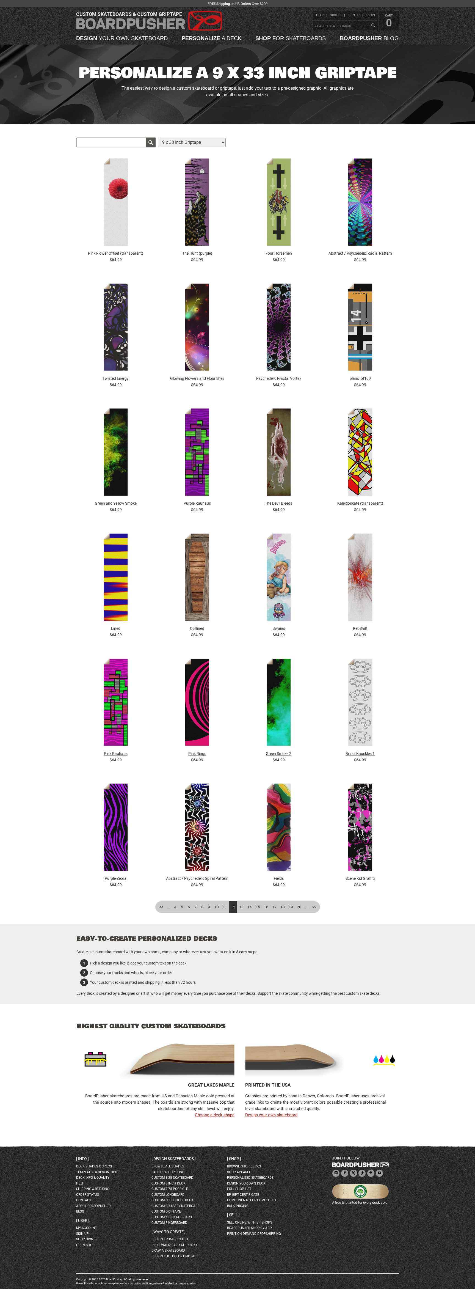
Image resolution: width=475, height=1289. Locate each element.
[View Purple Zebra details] (115, 828)
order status (87, 1195)
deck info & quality (92, 1178)
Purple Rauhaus (197, 503)
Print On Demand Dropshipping (254, 1234)
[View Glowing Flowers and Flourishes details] (197, 328)
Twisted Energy (116, 378)
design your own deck (246, 1183)
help (320, 15)
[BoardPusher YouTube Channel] (379, 1173)
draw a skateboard (168, 1250)
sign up (354, 15)
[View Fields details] (278, 828)
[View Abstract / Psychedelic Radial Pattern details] (360, 203)
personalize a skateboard (174, 1245)
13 (241, 907)
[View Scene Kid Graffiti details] (360, 828)
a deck (211, 38)
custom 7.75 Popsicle (169, 1189)
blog (369, 38)
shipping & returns (92, 1189)
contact (83, 1200)
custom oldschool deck (172, 1200)
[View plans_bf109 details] (360, 328)
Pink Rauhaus (116, 753)
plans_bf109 (360, 378)
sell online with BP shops (249, 1222)
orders (335, 15)
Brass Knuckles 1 (360, 753)
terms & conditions (141, 1283)
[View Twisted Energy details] (115, 328)
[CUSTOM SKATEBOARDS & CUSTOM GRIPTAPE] (149, 30)
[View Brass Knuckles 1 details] (360, 703)
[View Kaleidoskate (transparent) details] (360, 453)
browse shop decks (244, 1166)
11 (225, 907)
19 (291, 907)
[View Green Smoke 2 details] (278, 703)
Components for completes (251, 1200)
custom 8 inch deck (168, 1183)
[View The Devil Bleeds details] (278, 453)
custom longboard (167, 1195)
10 (216, 907)
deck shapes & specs (94, 1166)
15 (258, 907)
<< (161, 907)
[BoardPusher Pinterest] (370, 1173)
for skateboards (290, 38)
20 (299, 907)
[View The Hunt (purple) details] (197, 203)
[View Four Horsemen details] (278, 203)
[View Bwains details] (278, 578)
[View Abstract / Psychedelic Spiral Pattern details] (197, 828)
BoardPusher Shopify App (249, 1228)
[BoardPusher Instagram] (335, 1173)
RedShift (360, 628)
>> (314, 907)
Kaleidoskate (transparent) (360, 503)
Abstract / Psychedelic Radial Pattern (360, 253)
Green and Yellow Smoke (116, 503)
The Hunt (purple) (197, 253)
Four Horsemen (279, 253)
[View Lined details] (115, 578)
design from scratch (169, 1239)
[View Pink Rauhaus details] (115, 703)
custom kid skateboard (171, 1217)
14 (249, 907)
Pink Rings (197, 753)
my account (86, 1228)
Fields (279, 878)
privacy (157, 1283)
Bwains (278, 628)
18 (282, 907)
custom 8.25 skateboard (172, 1178)
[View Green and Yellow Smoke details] (115, 453)
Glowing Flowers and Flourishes (197, 378)
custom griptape (166, 1211)
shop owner (86, 1239)
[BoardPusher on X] (353, 1173)
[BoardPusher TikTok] (362, 1173)
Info (82, 1158)
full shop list (239, 1189)
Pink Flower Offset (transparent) (115, 253)
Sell (233, 1215)
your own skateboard (122, 38)
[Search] (373, 25)
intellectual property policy (180, 1283)
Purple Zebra (115, 878)
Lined (115, 628)
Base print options (167, 1172)
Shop (234, 1158)
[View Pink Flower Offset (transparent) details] (115, 203)
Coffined (197, 628)
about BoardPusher (93, 1206)
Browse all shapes (167, 1166)
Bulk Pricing (237, 1206)
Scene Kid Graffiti (360, 878)
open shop (85, 1245)
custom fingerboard (169, 1223)
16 (266, 907)
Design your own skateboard (271, 1114)
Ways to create (168, 1232)
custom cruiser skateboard (175, 1206)
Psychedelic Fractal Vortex (278, 378)
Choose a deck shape (214, 1114)
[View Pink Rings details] (197, 703)
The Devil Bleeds (278, 503)
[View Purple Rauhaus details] (197, 453)
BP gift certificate (243, 1195)
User (82, 1220)
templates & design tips (96, 1172)
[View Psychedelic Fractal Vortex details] (278, 328)
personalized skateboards (250, 1178)
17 (274, 907)
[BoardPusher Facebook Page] (344, 1173)
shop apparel (239, 1172)
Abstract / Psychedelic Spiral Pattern (197, 878)
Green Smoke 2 (278, 753)
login (370, 15)
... (168, 907)
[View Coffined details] (197, 578)
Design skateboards (173, 1158)
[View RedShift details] (360, 578)
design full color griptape (174, 1256)
